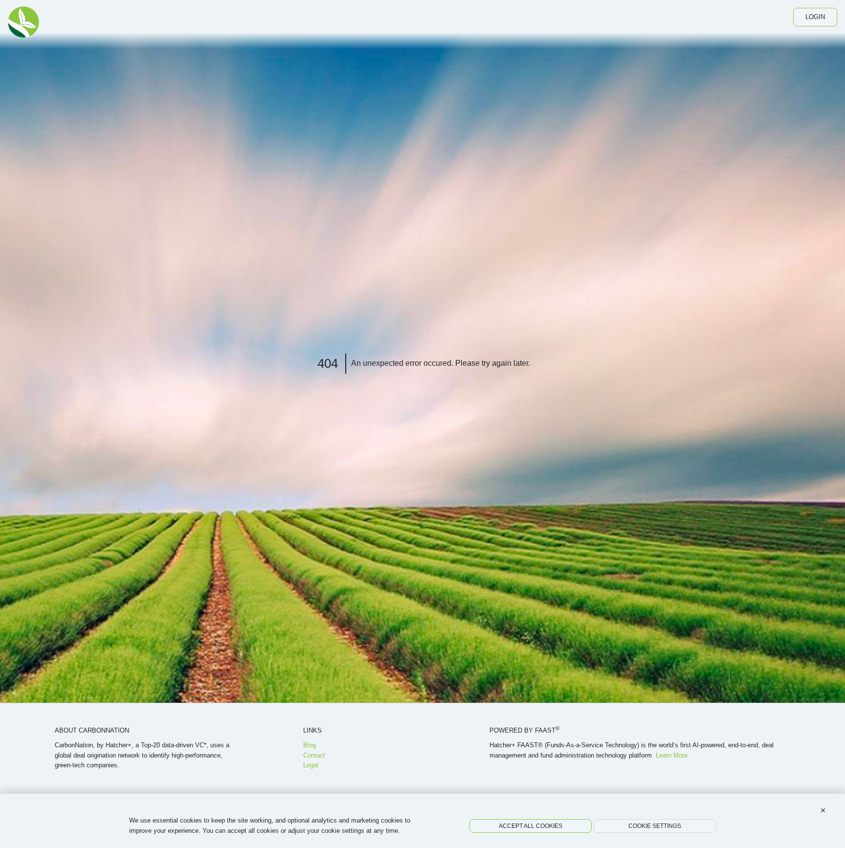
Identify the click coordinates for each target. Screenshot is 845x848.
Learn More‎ (672, 755)
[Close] (823, 810)
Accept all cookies (530, 826)
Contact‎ (314, 755)
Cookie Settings (654, 826)
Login (815, 17)
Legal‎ (310, 765)
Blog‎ (309, 745)
